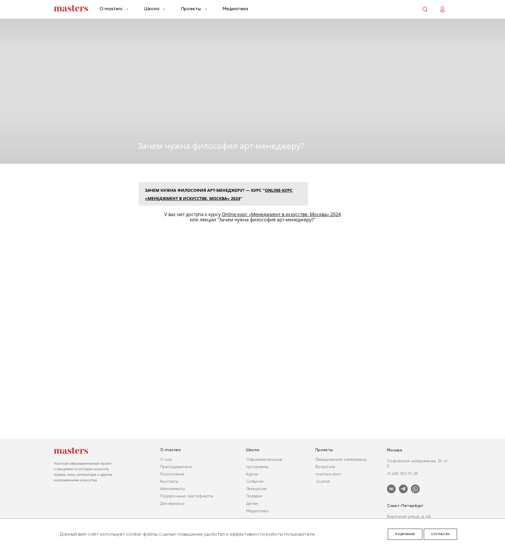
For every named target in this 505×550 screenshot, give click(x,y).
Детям (252, 503)
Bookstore (325, 466)
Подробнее (405, 534)
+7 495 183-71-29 (402, 473)
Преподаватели (176, 466)
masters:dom (328, 474)
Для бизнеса (172, 503)
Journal (322, 481)
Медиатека (235, 8)
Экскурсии (256, 488)
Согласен (440, 534)
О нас (166, 459)
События (254, 481)
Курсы (252, 474)
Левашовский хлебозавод (340, 459)
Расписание (172, 474)
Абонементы (172, 488)
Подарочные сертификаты (186, 496)
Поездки (254, 496)
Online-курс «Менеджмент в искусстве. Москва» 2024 (281, 214)
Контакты (169, 481)
